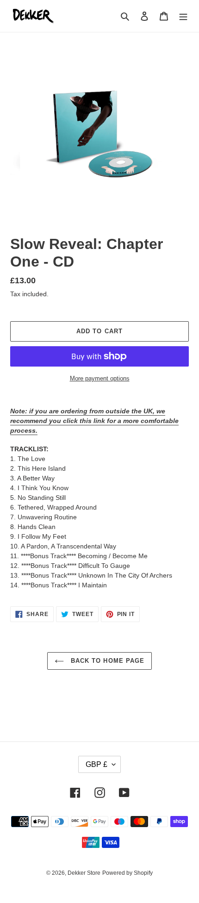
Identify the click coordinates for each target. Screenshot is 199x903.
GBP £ (96, 764)
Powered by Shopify (127, 873)
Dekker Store (84, 873)
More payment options (100, 378)
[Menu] (183, 16)
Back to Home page (106, 660)
